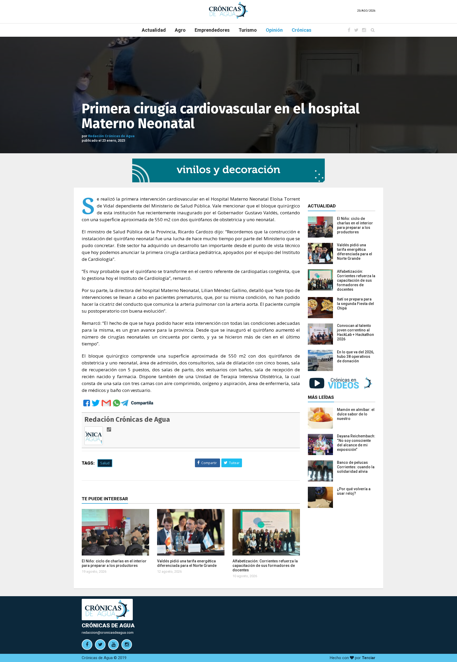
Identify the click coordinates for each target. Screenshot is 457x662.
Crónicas (301, 30)
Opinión (274, 30)
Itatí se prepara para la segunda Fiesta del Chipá (355, 303)
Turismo (248, 30)
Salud (104, 463)
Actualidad (154, 30)
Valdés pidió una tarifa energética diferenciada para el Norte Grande (187, 563)
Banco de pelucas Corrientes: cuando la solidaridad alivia (355, 467)
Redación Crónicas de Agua (111, 136)
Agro (180, 30)
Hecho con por (352, 657)
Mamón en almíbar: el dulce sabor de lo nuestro (355, 414)
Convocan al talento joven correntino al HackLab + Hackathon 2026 (355, 332)
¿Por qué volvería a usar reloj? (354, 491)
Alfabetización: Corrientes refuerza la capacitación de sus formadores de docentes (265, 565)
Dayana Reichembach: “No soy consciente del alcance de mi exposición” (356, 443)
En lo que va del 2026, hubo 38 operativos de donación (355, 356)
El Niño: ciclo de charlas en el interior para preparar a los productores (114, 563)
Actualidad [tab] (322, 206)
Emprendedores (212, 30)
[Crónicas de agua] (228, 10)
